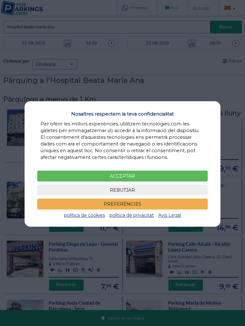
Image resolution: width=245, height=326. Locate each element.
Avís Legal (169, 215)
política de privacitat (131, 215)
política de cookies (84, 215)
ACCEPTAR (122, 176)
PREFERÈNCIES (122, 204)
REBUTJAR (122, 190)
